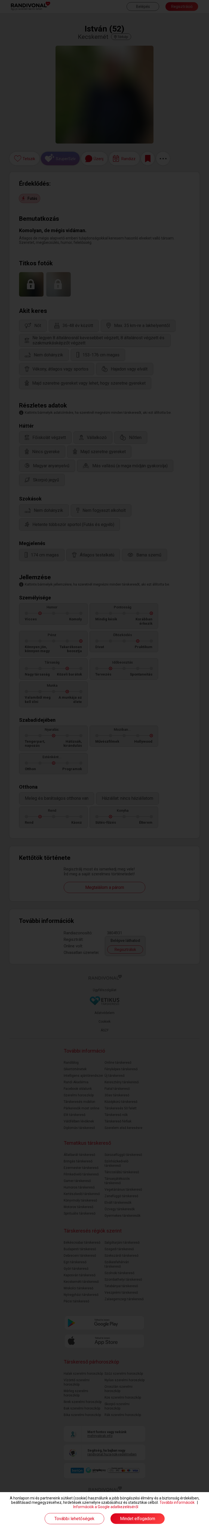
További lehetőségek (74, 1518)
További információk (177, 1502)
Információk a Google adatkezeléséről (105, 1507)
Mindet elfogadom (137, 1518)
